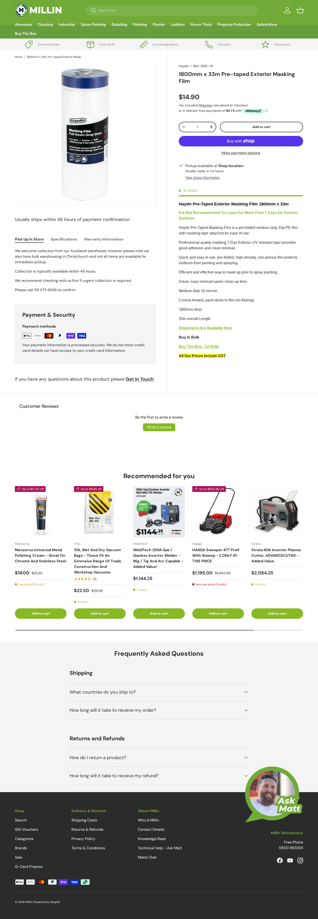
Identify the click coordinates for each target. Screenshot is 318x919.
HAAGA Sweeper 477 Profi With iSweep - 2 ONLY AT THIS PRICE (215, 555)
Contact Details (151, 829)
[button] (300, 10)
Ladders (178, 24)
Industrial (67, 24)
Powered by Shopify (47, 902)
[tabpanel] (85, 270)
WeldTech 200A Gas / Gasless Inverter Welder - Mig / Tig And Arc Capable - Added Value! (158, 558)
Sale (18, 857)
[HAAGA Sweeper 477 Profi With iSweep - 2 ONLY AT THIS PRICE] (218, 512)
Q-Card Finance (29, 866)
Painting (140, 24)
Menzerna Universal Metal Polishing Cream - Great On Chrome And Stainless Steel (40, 555)
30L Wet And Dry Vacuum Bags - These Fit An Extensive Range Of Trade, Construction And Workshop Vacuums (98, 561)
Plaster (159, 24)
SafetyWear (267, 24)
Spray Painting (93, 24)
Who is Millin (148, 820)
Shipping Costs (84, 820)
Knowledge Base (152, 838)
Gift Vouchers (26, 829)
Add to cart (261, 127)
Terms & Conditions (88, 848)
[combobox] (172, 10)
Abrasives (23, 24)
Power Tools (201, 24)
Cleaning (45, 24)
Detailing (119, 24)
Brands (21, 848)
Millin (29, 902)
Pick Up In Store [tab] (29, 239)
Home (19, 57)
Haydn (184, 66)
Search (21, 820)
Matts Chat (147, 857)
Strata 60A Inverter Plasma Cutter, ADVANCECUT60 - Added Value (276, 555)
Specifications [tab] (64, 239)
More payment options (241, 152)
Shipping (205, 105)
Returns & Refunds (87, 829)
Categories (24, 838)
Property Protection (234, 24)
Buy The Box (26, 33)
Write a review (159, 427)
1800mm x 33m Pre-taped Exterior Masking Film (55, 57)
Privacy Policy (83, 838)
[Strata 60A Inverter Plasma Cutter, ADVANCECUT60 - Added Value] (277, 512)
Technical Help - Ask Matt (160, 848)
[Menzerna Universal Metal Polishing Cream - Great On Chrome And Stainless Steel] (41, 512)
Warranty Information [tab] (104, 239)
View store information (202, 177)
